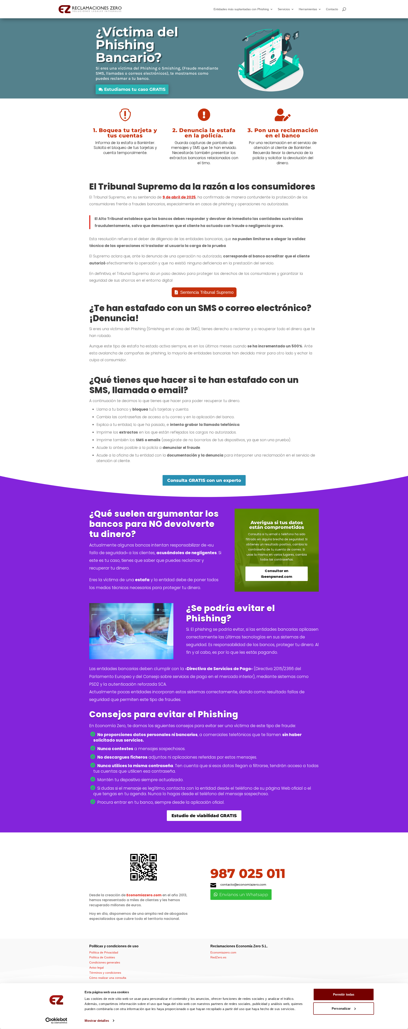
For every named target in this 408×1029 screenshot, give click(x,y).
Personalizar (341, 1008)
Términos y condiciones (105, 972)
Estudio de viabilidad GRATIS (204, 815)
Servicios (284, 9)
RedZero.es (218, 957)
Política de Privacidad (103, 952)
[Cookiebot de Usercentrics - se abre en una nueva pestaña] (56, 1021)
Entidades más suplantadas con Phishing (241, 9)
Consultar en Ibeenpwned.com (276, 573)
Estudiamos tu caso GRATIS (135, 89)
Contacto (332, 9)
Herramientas (308, 9)
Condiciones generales (104, 962)
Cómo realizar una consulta (107, 977)
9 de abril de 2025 (179, 197)
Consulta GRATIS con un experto (204, 480)
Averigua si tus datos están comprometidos (276, 525)
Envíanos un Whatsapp (243, 894)
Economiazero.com (144, 895)
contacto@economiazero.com (243, 884)
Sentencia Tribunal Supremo (207, 292)
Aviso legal (96, 967)
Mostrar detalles (97, 1020)
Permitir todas (343, 994)
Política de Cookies (102, 957)
